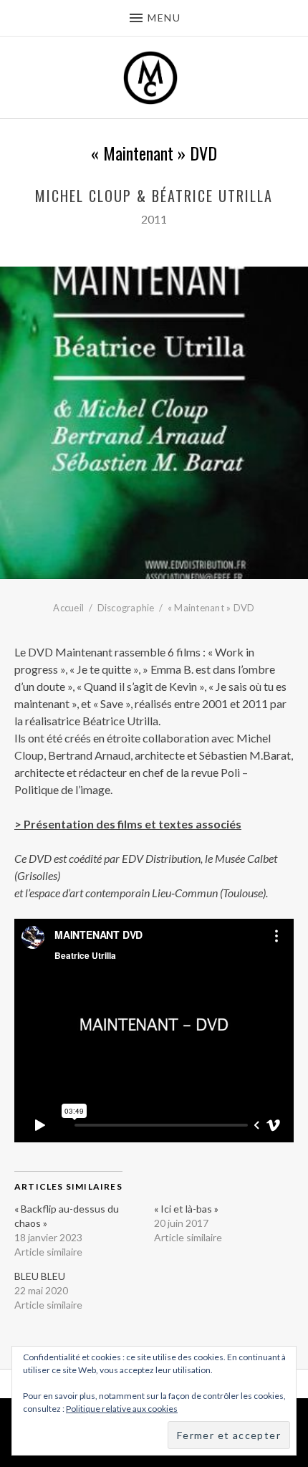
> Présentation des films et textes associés (127, 824)
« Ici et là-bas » (186, 1209)
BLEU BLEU (39, 1276)
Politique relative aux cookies (122, 1408)
